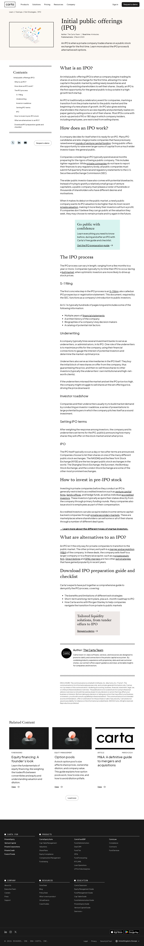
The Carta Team (93, 650)
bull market (68, 272)
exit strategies (123, 558)
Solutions (36, 4)
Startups (19, 12)
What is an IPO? (20, 82)
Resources (58, 4)
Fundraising (43, 861)
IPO (39, 12)
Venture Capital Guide (82, 908)
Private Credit (9, 850)
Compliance (113, 843)
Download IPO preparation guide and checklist (29, 125)
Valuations (43, 847)
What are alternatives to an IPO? (27, 120)
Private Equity (9, 839)
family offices (73, 494)
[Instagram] (10, 932)
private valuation (69, 207)
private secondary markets (105, 515)
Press (6, 896)
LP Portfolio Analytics (82, 869)
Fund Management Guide (83, 893)
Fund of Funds (9, 854)
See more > (78, 911)
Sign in (115, 4)
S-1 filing (19, 95)
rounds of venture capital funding (93, 143)
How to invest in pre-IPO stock (27, 116)
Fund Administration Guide (84, 900)
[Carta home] (9, 4)
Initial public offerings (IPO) (24, 77)
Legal (86, 941)
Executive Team (10, 889)
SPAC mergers (92, 558)
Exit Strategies (30, 12)
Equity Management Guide (84, 889)
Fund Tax (77, 850)
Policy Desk (43, 893)
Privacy (94, 941)
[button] (43, 143)
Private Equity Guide (81, 904)
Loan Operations (80, 865)
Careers (7, 893)
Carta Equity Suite (46, 839)
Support (7, 900)
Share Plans (43, 850)
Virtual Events (44, 900)
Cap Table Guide (80, 896)
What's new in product (47, 896)
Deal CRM (77, 847)
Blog (41, 889)
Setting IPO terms (23, 107)
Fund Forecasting (80, 858)
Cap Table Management (48, 843)
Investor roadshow (23, 103)
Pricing (47, 4)
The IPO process (21, 90)
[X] (15, 932)
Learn (11, 12)
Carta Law (113, 839)
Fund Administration (81, 843)
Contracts (113, 847)
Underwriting (21, 99)
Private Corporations (12, 847)
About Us (7, 885)
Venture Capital (10, 843)
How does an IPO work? (24, 86)
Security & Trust (106, 941)
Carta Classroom (80, 885)
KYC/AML (77, 861)
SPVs (76, 854)
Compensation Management (50, 858)
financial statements (94, 315)
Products (25, 4)
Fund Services (114, 850)
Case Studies (44, 904)
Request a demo (131, 4)
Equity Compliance (46, 854)
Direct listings (72, 558)
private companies (96, 163)
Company (71, 4)
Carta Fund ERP (80, 839)
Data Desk (43, 885)
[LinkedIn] (5, 932)
